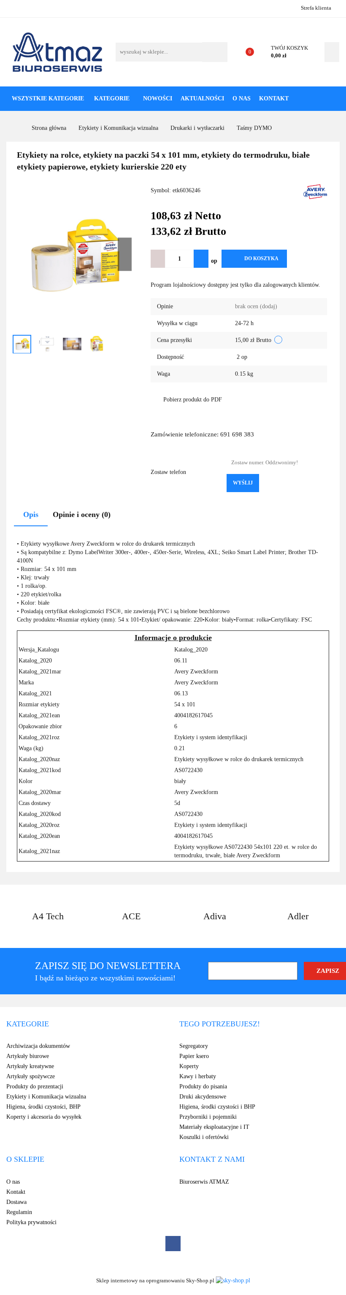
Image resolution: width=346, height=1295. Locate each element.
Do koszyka (261, 258)
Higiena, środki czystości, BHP (43, 1107)
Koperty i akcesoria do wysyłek (43, 1117)
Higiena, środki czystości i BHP (217, 1107)
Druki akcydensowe (202, 1096)
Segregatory (193, 1046)
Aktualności (202, 98)
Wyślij (243, 483)
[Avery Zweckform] (315, 191)
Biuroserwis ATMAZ (204, 1182)
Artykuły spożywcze (30, 1076)
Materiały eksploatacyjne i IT (214, 1127)
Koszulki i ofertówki (204, 1137)
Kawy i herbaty (197, 1076)
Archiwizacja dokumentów (38, 1046)
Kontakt (274, 98)
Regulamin (19, 1212)
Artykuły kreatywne (30, 1066)
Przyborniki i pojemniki (208, 1117)
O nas (241, 98)
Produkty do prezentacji (34, 1086)
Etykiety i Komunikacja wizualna (46, 1096)
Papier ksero (194, 1056)
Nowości (157, 98)
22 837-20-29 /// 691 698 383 (14, 7)
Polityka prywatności (31, 1222)
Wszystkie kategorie (48, 98)
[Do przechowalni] (300, 259)
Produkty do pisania (203, 1086)
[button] (27, 1024)
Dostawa (16, 1202)
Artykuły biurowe (27, 1056)
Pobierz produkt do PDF (192, 399)
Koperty (189, 1066)
